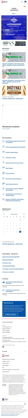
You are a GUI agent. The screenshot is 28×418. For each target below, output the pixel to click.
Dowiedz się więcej (10, 314)
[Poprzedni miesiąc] (4, 214)
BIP (3, 367)
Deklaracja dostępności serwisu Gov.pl (10, 369)
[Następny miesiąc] (24, 214)
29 (20, 231)
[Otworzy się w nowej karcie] (3, 347)
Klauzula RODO (5, 371)
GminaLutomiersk (14, 9)
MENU (13, 13)
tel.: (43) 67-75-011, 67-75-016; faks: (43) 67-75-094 (13, 338)
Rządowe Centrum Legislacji (8, 359)
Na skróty (4, 351)
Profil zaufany (5, 365)
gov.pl (7, 356)
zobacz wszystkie (5, 50)
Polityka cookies (6, 361)
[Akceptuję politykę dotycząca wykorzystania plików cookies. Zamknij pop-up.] (25, 404)
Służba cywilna (5, 363)
